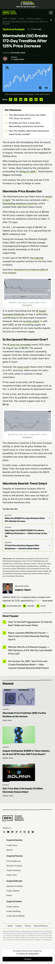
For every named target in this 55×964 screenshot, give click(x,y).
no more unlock (31, 321)
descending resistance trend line (20, 203)
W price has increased (19, 344)
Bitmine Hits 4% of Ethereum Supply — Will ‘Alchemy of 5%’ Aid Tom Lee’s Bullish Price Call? (30, 650)
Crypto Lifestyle (12, 891)
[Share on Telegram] (30, 99)
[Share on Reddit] (20, 99)
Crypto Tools (11, 875)
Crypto (21, 19)
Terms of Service (41, 926)
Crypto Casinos (12, 907)
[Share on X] (10, 99)
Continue (27, 959)
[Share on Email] (36, 99)
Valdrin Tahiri (19, 59)
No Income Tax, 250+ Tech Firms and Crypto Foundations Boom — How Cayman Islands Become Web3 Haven (28, 664)
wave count (23, 366)
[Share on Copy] (41, 99)
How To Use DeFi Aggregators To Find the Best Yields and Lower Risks (30, 624)
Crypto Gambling (13, 911)
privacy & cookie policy (29, 953)
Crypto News (11, 845)
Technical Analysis (34, 19)
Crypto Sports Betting (15, 916)
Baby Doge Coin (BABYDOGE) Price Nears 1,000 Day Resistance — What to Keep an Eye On (26, 533)
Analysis (13, 19)
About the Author (22, 586)
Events (9, 895)
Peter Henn (7, 720)
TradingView (27, 305)
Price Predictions (13, 861)
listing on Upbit (27, 171)
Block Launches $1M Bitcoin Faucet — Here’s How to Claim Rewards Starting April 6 (28, 636)
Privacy (28, 926)
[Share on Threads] (15, 99)
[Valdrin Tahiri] (8, 588)
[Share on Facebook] (25, 99)
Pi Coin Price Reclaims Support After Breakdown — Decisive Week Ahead (22, 547)
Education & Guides (14, 886)
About (10, 926)
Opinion (9, 850)
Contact (18, 926)
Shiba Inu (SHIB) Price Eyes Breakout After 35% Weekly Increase (25, 519)
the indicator (37, 258)
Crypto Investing (13, 870)
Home (5, 19)
